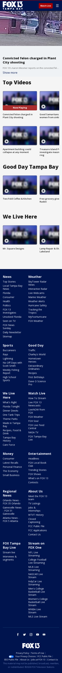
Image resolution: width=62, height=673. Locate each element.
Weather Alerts (36, 301)
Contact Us (34, 534)
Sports (8, 345)
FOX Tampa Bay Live (37, 438)
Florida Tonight (11, 406)
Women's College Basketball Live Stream (38, 602)
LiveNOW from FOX (36, 411)
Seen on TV (9, 321)
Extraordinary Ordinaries (35, 367)
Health (6, 301)
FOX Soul (33, 421)
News (7, 277)
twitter (24, 634)
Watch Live (45, 6)
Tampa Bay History (9, 439)
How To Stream (37, 398)
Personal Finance (12, 466)
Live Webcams (36, 293)
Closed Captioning (34, 520)
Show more (10, 73)
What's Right (10, 402)
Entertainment (39, 454)
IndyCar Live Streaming (35, 583)
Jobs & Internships (34, 509)
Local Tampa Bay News (12, 287)
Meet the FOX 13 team (37, 497)
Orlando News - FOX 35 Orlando (11, 502)
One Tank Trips (11, 414)
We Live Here (9, 395)
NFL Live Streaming (34, 554)
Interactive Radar (37, 288)
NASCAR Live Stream (35, 575)
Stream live (9, 552)
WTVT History (36, 514)
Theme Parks (10, 418)
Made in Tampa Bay (11, 424)
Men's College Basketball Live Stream (36, 591)
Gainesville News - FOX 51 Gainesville (12, 510)
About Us (35, 491)
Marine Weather (37, 297)
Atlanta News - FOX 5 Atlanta (11, 519)
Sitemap (7, 336)
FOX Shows (34, 474)
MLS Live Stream (37, 616)
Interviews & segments (10, 558)
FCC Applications (37, 530)
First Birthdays (36, 377)
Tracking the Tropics (35, 311)
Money (8, 454)
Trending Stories (37, 470)
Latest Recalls (10, 462)
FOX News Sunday (8, 326)
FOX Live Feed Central (36, 426)
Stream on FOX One (36, 545)
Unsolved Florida (12, 316)
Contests (33, 482)
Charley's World (36, 354)
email (44, 634)
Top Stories (9, 281)
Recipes (32, 373)
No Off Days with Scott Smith (12, 364)
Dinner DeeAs (10, 410)
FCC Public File (36, 526)
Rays (5, 354)
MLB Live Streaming (34, 568)
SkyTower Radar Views (37, 283)
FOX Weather (35, 321)
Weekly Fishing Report (11, 371)
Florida (6, 293)
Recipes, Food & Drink (12, 432)
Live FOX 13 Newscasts (35, 404)
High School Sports (9, 378)
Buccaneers (9, 350)
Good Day (35, 345)
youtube (37, 634)
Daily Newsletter (12, 332)
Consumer (8, 297)
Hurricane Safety (37, 305)
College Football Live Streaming (37, 561)
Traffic (31, 350)
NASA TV (33, 432)
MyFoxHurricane (37, 316)
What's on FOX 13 (38, 478)
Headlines (33, 458)
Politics (7, 305)
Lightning (8, 358)
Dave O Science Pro (37, 383)
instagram (31, 634)
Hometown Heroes (34, 360)
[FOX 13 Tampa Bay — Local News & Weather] (13, 5)
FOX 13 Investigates (9, 311)
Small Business (11, 475)
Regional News (9, 493)
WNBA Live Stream (34, 611)
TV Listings (34, 503)
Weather (35, 277)
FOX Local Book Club (37, 464)
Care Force (9, 444)
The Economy (10, 471)
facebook (18, 634)
